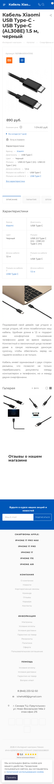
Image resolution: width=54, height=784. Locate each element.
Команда (27, 593)
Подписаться (42, 517)
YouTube (35, 722)
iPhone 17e (27, 558)
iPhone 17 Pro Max (27, 540)
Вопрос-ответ (27, 680)
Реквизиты (27, 639)
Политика (27, 643)
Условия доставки (27, 630)
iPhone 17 (27, 552)
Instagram (19, 722)
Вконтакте (12, 722)
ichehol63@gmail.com (29, 696)
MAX (27, 729)
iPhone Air (27, 564)
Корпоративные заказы (27, 589)
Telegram (27, 722)
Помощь (27, 661)
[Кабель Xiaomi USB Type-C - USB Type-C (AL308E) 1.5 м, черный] (27, 90)
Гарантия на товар (27, 634)
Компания (27, 574)
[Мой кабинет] (46, 4)
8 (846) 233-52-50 (28, 691)
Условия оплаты (27, 626)
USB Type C (35, 176)
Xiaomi (20, 151)
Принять (11, 777)
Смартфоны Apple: (27, 534)
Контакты (27, 606)
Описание (11, 200)
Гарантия (31, 200)
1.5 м (32, 271)
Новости (27, 585)
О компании (27, 580)
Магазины (27, 622)
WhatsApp (42, 722)
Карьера (27, 601)
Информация (27, 616)
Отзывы (27, 597)
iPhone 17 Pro (27, 546)
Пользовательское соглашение (27, 651)
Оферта (27, 647)
